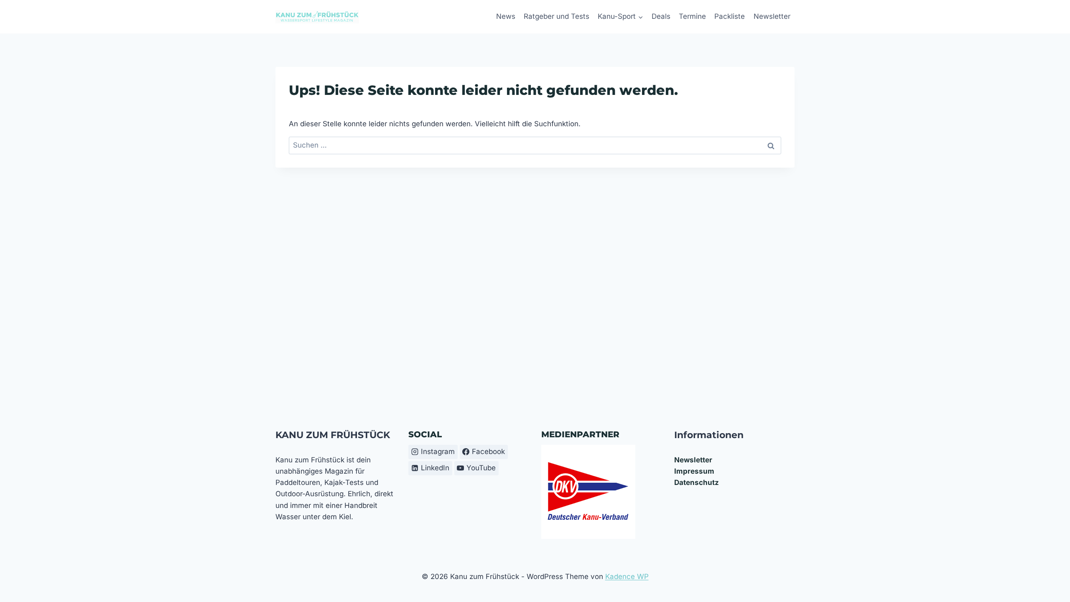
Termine (692, 16)
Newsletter (772, 16)
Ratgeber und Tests (556, 16)
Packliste (729, 16)
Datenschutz (696, 482)
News (505, 16)
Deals (661, 16)
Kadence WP (627, 576)
